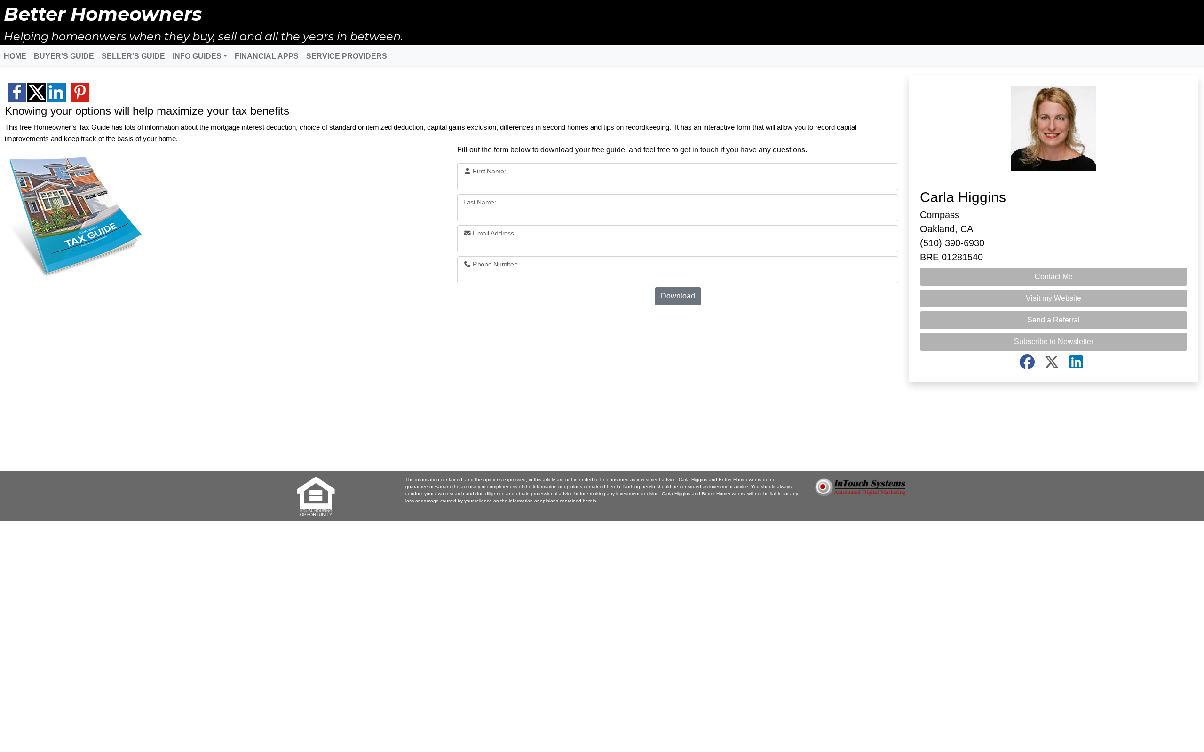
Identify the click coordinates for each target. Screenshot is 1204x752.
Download (678, 296)
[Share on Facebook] (17, 92)
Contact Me (1054, 277)
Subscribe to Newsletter (1053, 341)
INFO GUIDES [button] (197, 56)
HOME (15, 56)
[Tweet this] (36, 92)
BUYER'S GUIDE (64, 56)
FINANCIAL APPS (267, 56)
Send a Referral (1053, 320)
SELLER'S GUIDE (133, 56)
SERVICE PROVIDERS (346, 56)
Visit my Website (1053, 298)
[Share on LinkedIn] (56, 92)
